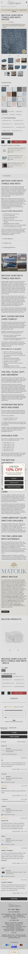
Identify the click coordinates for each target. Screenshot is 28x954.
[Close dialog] (23, 465)
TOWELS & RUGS (14, 482)
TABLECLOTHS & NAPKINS (14, 487)
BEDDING (14, 478)
